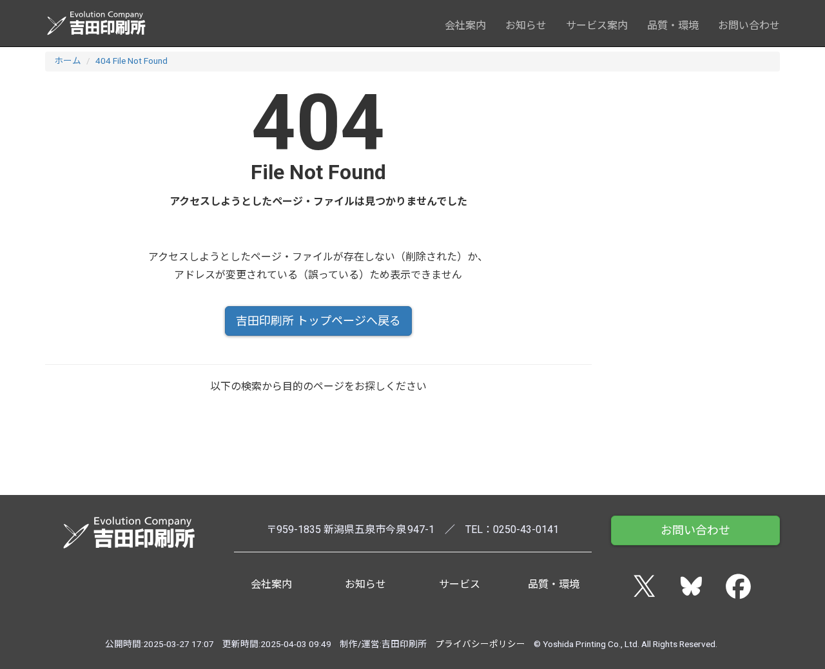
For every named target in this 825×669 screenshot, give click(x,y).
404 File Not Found (131, 60)
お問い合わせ (749, 25)
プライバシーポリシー (480, 644)
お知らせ (526, 25)
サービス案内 (597, 25)
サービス (459, 584)
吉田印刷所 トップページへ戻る (318, 320)
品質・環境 (673, 25)
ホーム (67, 60)
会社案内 (465, 25)
